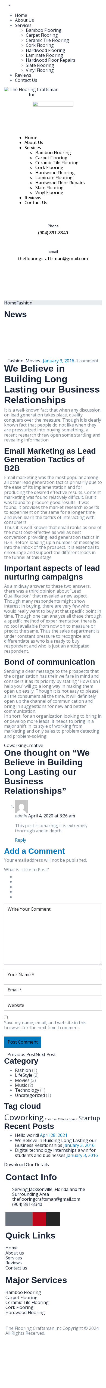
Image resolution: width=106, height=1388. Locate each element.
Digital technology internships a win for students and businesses (55, 1152)
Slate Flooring (40, 65)
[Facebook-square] (26, 1219)
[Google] (12, 1219)
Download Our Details (26, 1165)
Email (53, 251)
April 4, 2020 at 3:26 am (51, 816)
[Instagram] (53, 1219)
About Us (24, 20)
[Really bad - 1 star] (16, 877)
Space (73, 1119)
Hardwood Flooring (45, 50)
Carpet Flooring (42, 35)
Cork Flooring (40, 45)
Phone (53, 226)
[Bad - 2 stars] (18, 882)
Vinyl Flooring (40, 70)
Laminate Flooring (44, 55)
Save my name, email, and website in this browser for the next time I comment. (45, 1025)
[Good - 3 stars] (20, 887)
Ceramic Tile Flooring (47, 40)
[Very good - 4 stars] (21, 892)
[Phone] (53, 215)
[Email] (53, 240)
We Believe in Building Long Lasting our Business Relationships (55, 1142)
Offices (63, 1119)
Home (21, 15)
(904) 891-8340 (53, 233)
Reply (20, 840)
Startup (89, 1118)
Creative (34, 745)
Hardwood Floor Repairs (50, 60)
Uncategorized (30, 1095)
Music (21, 1085)
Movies (33, 361)
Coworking (15, 745)
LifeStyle (23, 1075)
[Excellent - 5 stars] (23, 897)
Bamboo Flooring (43, 30)
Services (23, 25)
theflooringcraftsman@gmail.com (53, 259)
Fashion (24, 303)
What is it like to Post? (26, 869)
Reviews (23, 75)
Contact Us (26, 80)
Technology (27, 1090)
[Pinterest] (39, 1219)
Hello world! (27, 1135)
